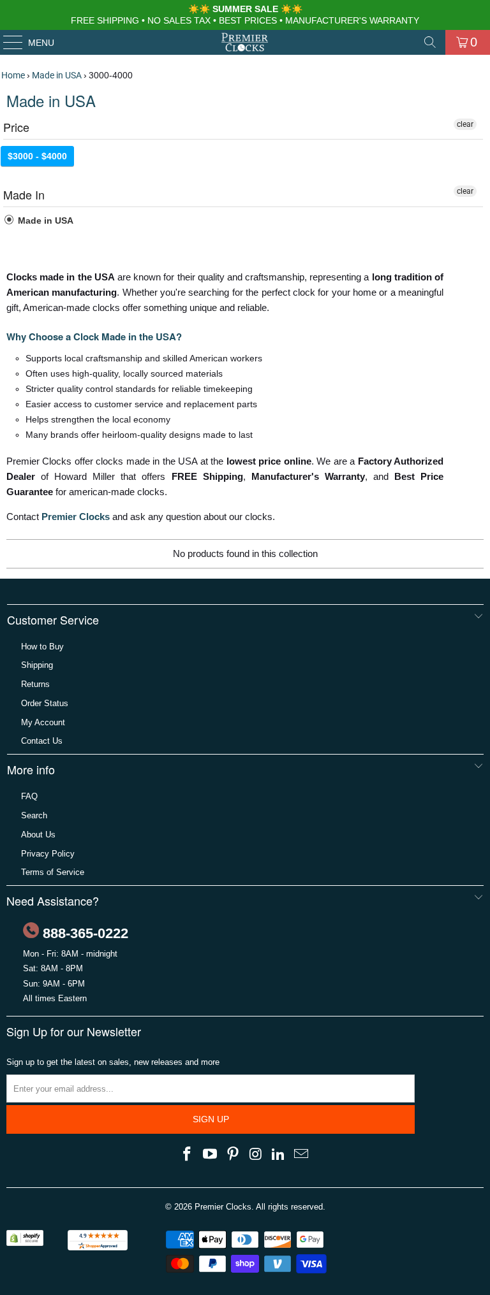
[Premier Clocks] (245, 42)
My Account (43, 722)
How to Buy (42, 646)
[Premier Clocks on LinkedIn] (278, 1155)
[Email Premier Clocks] (301, 1155)
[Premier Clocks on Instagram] (255, 1155)
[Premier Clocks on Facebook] (187, 1155)
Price (16, 127)
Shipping (37, 665)
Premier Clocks (75, 516)
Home (13, 75)
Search (34, 815)
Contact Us (42, 741)
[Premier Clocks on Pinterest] (232, 1155)
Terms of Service (52, 872)
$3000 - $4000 (37, 156)
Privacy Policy (48, 853)
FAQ (29, 796)
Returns (35, 684)
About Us (38, 834)
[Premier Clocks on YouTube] (210, 1155)
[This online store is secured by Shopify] (24, 1243)
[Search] (430, 42)
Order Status (44, 703)
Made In (24, 194)
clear (465, 124)
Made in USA (57, 75)
